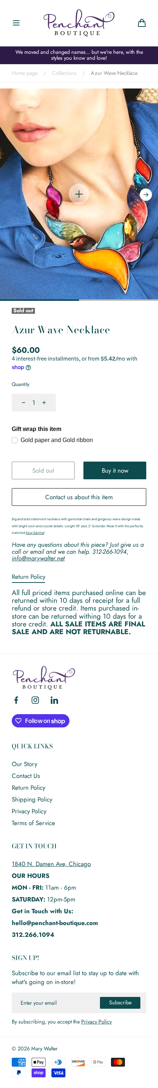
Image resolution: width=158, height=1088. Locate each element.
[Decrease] (19, 402)
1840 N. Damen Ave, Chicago (51, 863)
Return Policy (28, 576)
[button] (16, 22)
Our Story (24, 763)
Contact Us (26, 775)
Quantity (20, 384)
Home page (24, 73)
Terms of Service (33, 822)
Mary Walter (44, 1049)
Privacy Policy (29, 811)
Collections (64, 73)
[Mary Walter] (79, 23)
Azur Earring (35, 533)
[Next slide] (146, 194)
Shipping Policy (32, 799)
